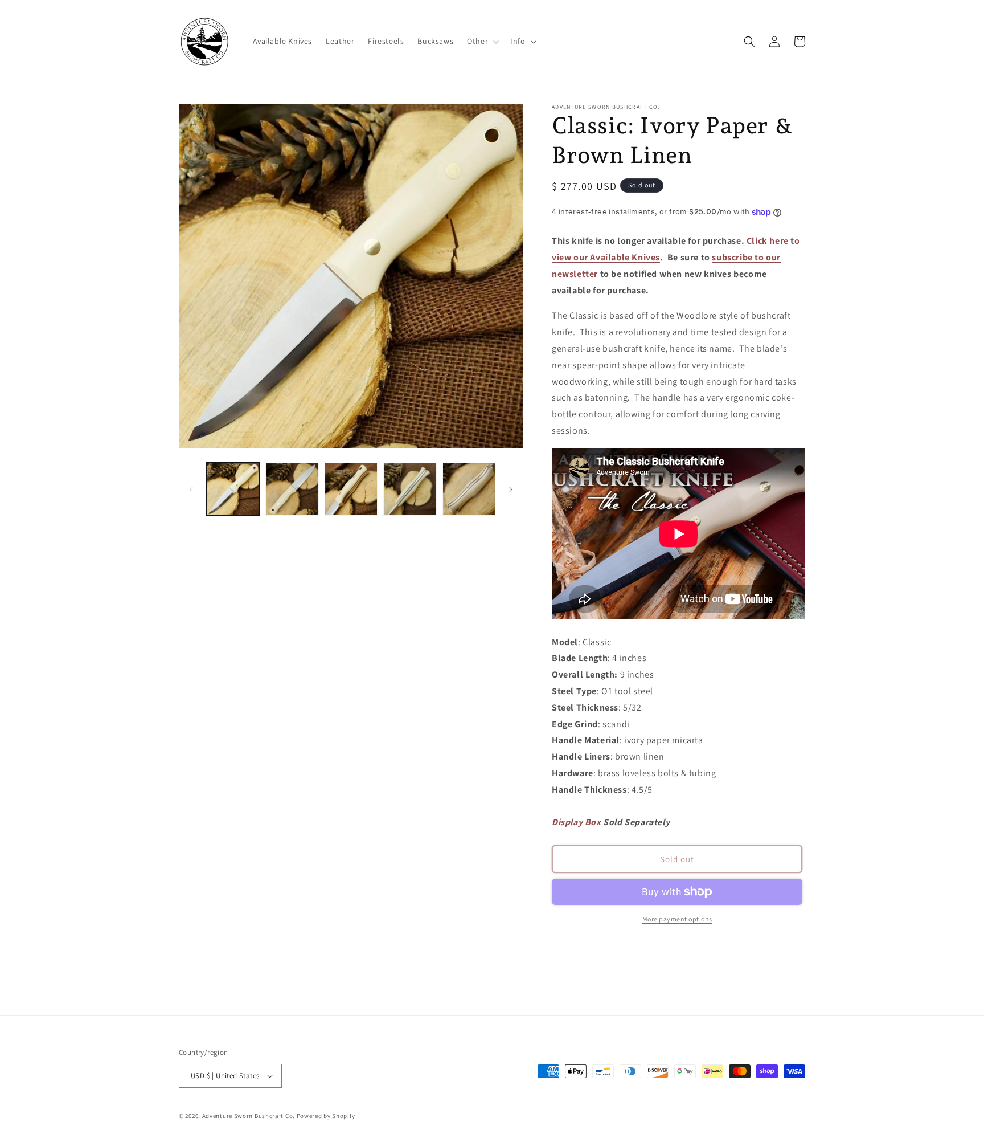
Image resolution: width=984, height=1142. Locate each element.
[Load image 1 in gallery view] (233, 489)
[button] (481, 41)
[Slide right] (510, 489)
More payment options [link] (677, 919)
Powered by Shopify (326, 1116)
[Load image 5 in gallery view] (468, 489)
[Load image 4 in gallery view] (409, 489)
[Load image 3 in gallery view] (351, 489)
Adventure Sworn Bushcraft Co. (248, 1116)
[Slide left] (191, 489)
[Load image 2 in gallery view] (291, 489)
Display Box (576, 822)
